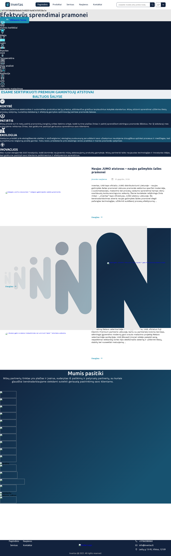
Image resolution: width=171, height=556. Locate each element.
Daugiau (95, 217)
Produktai (57, 4)
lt (158, 4)
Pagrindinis (43, 4)
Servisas (70, 4)
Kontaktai (97, 4)
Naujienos (83, 4)
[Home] (14, 4)
